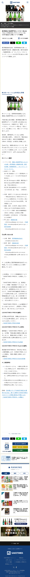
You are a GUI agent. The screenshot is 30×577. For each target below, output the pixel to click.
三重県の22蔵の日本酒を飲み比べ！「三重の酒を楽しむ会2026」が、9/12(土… (20, 494)
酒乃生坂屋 (7, 226)
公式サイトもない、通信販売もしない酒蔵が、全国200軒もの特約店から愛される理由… (20, 478)
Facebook (16, 567)
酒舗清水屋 (14, 219)
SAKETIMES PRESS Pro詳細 (13, 342)
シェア (6, 42)
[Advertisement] (15, 74)
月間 (24, 473)
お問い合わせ (9, 560)
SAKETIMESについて (9, 557)
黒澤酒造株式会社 (17, 238)
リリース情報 (9, 38)
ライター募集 (9, 562)
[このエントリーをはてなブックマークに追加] (24, 43)
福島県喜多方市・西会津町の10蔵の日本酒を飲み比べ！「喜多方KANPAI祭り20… (20, 510)
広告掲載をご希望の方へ (21, 562)
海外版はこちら (8, 564)
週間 (15, 473)
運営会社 (21, 557)
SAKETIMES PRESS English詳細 (14, 358)
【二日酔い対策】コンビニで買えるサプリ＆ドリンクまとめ (20, 502)
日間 (5, 473)
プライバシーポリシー (21, 560)
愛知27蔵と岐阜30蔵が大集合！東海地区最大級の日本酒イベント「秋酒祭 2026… (20, 486)
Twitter (14, 567)
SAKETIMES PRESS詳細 (11, 323)
